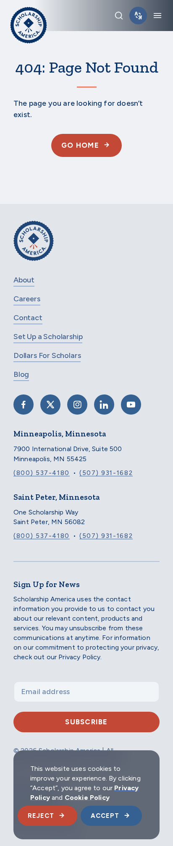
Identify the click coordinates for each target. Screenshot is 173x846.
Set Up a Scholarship (47, 336)
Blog (21, 374)
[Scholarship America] (33, 247)
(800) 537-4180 (41, 473)
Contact (27, 317)
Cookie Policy (87, 798)
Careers (26, 298)
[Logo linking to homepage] (28, 15)
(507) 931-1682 (106, 473)
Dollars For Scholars (47, 355)
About (23, 280)
